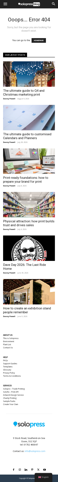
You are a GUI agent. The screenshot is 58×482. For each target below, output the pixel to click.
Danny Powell (9, 98)
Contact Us (8, 347)
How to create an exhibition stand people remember (27, 310)
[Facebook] (13, 465)
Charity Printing (10, 398)
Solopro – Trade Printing (14, 388)
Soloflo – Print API (11, 392)
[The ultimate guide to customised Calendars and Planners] (29, 117)
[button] (5, 4)
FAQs (5, 360)
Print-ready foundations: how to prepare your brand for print (25, 179)
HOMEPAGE (39, 40)
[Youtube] (44, 465)
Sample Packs (9, 401)
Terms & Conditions (12, 376)
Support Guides (10, 363)
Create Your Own (10, 404)
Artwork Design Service (13, 395)
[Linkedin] (26, 465)
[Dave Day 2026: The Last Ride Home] (29, 248)
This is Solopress (11, 338)
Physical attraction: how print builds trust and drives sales (28, 223)
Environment (8, 341)
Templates (8, 366)
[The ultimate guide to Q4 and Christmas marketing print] (29, 74)
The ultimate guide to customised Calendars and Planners (27, 136)
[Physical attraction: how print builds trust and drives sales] (29, 204)
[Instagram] (20, 465)
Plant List (7, 344)
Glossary (7, 369)
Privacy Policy (9, 373)
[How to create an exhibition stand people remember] (29, 291)
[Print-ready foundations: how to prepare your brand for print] (29, 161)
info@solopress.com (35, 451)
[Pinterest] (32, 465)
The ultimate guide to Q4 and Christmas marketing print (24, 92)
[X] (38, 465)
